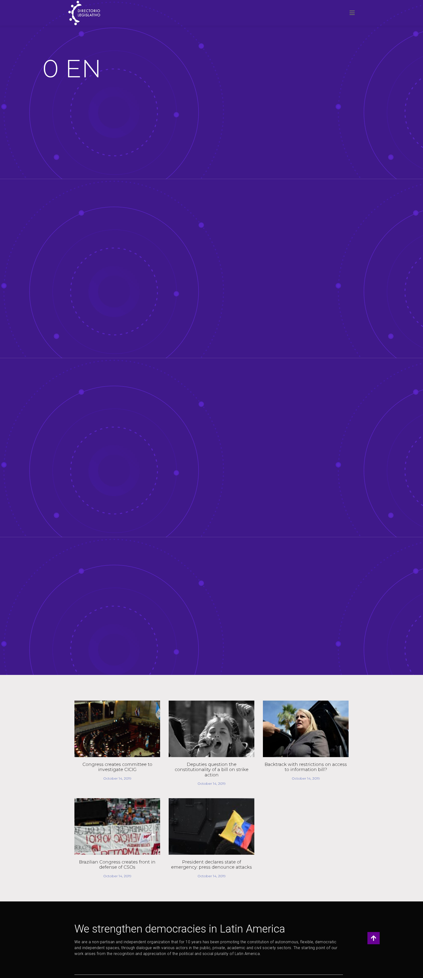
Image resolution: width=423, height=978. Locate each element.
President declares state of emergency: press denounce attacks (211, 864)
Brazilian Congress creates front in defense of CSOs (117, 864)
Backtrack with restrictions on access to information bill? (306, 767)
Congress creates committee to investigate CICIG (117, 767)
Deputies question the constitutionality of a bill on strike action (211, 770)
